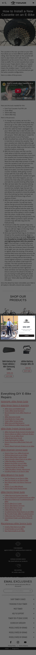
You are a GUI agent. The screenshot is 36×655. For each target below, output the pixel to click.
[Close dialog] (34, 317)
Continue (26, 335)
